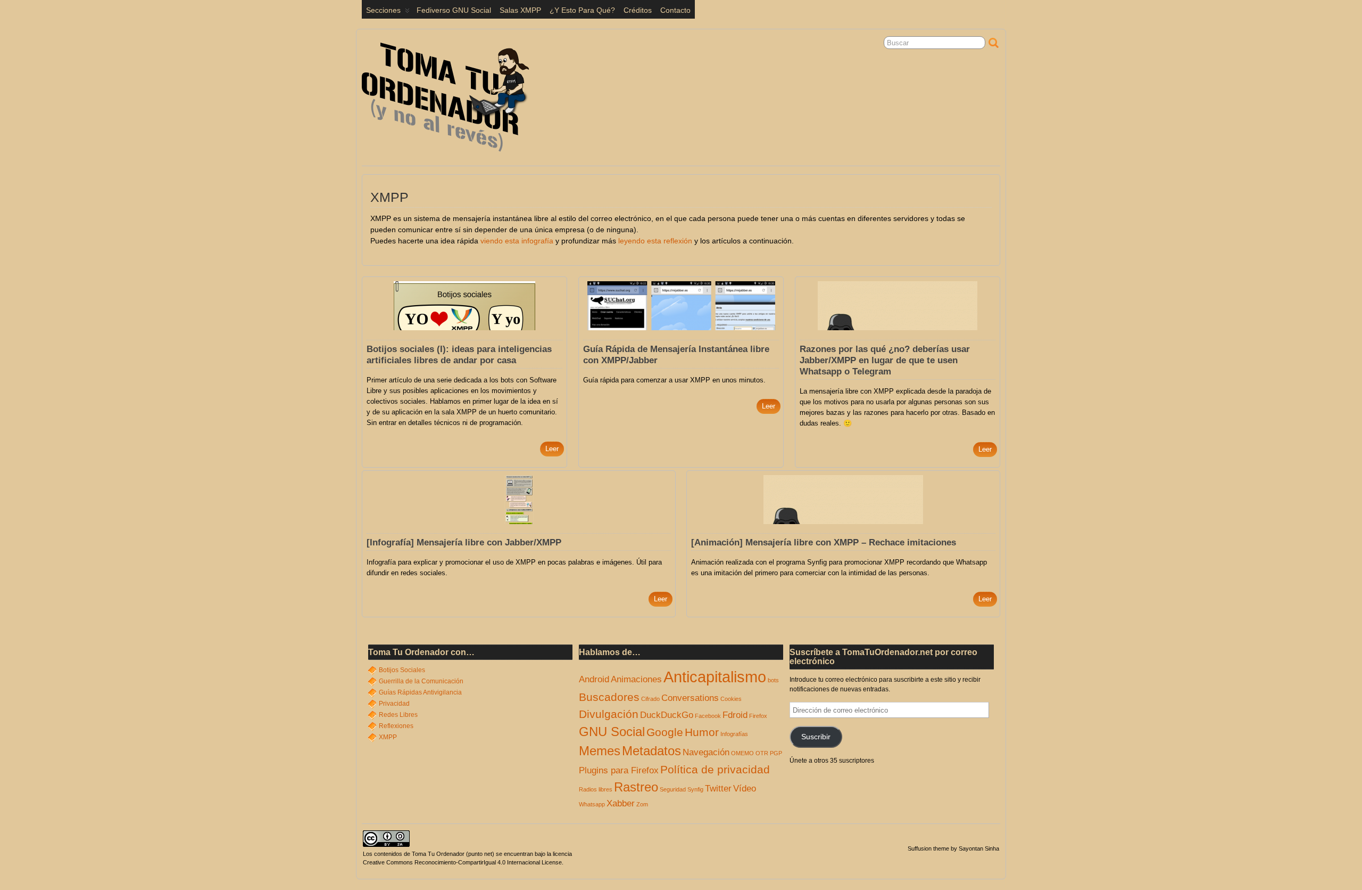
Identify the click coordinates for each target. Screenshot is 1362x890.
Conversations (690, 698)
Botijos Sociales (402, 670)
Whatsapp (592, 804)
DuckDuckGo (666, 715)
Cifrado (650, 699)
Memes (599, 751)
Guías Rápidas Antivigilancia (420, 692)
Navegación (706, 752)
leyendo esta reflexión (655, 240)
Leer (552, 449)
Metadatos (651, 751)
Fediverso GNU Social (454, 10)
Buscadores (609, 697)
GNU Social (612, 731)
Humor (702, 732)
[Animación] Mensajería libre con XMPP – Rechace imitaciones (823, 542)
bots (773, 680)
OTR (761, 753)
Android (594, 679)
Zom (642, 804)
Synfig (695, 789)
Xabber (621, 803)
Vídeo (744, 788)
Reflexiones (396, 726)
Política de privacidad (715, 769)
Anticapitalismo (714, 676)
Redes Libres (398, 714)
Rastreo (636, 787)
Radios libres (595, 789)
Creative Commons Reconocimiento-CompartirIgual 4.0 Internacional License (462, 862)
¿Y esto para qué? (582, 10)
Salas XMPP (520, 10)
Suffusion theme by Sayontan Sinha (953, 848)
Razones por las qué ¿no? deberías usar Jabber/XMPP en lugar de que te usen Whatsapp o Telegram (885, 360)
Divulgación (608, 714)
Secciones (383, 10)
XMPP (388, 737)
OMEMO (742, 753)
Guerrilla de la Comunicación (421, 681)
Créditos (638, 10)
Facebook (708, 716)
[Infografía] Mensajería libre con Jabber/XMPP (464, 542)
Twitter (718, 788)
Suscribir (816, 737)
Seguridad (673, 789)
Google (664, 732)
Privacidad (394, 703)
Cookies (731, 699)
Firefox (758, 716)
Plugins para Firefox (619, 770)
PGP (776, 753)
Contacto (675, 10)
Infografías (734, 734)
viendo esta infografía (516, 240)
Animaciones (636, 679)
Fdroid (735, 715)
